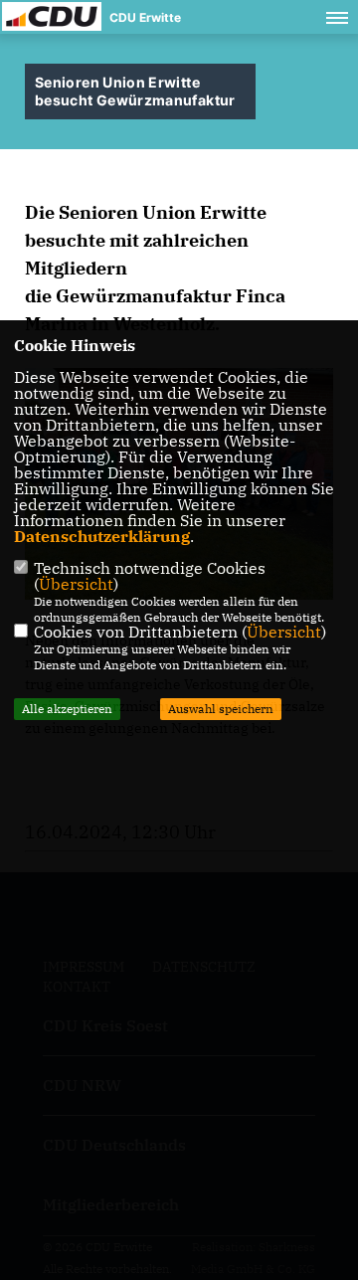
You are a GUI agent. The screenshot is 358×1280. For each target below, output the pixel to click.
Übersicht (76, 584)
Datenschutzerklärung (102, 536)
